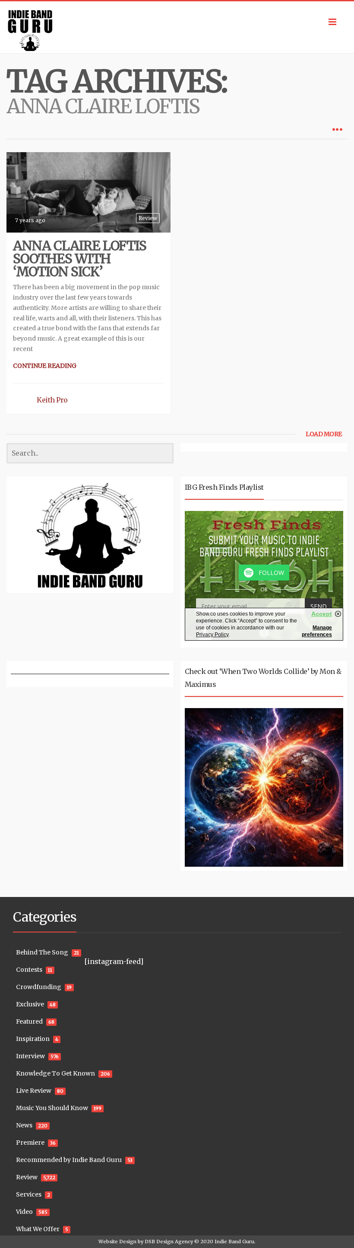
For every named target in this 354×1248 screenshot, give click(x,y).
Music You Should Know (52, 1108)
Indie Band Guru (234, 1241)
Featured (29, 1021)
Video (24, 1212)
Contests (29, 970)
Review (148, 218)
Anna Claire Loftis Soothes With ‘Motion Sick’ (79, 258)
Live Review (33, 1091)
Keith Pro (52, 400)
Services (28, 1194)
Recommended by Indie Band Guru (69, 1160)
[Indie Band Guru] (177, 27)
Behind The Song (42, 952)
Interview (30, 1056)
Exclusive (30, 1004)
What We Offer (38, 1229)
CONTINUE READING (44, 366)
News (24, 1125)
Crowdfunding (38, 987)
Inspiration (33, 1039)
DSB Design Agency (169, 1241)
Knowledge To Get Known (55, 1073)
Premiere (30, 1142)
